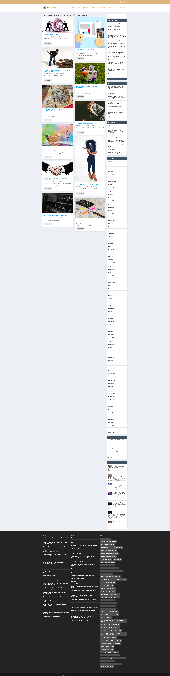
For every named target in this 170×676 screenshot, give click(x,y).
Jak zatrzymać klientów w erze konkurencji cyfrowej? (83, 548)
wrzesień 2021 (111, 272)
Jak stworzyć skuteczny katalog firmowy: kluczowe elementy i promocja (115, 63)
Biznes (109, 7)
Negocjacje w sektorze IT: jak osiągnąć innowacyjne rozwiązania (117, 476)
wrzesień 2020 (111, 311)
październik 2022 (112, 240)
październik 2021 (112, 269)
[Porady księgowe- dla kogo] (90, 208)
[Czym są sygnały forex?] (57, 25)
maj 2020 (110, 324)
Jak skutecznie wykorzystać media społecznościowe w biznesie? (116, 117)
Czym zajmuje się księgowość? (85, 49)
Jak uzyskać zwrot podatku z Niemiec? (55, 148)
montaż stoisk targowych (108, 588)
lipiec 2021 (110, 279)
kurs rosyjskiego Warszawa (108, 582)
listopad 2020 (111, 305)
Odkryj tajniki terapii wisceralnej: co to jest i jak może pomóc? (116, 53)
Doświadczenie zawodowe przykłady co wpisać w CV (116, 92)
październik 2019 (112, 344)
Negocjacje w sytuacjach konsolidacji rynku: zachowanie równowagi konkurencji (116, 513)
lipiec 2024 (110, 194)
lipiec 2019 (110, 347)
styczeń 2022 (111, 259)
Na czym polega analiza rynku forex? (55, 215)
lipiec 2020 (110, 318)
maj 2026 (110, 168)
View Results (117, 455)
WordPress (71, 675)
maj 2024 (110, 197)
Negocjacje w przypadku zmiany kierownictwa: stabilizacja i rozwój (116, 141)
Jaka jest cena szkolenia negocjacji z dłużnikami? (55, 179)
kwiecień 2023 (111, 226)
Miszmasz (115, 7)
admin (47, 36)
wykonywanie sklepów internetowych (111, 663)
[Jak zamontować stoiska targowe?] (90, 111)
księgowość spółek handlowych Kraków (111, 571)
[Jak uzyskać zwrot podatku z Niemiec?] (57, 135)
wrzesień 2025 (111, 184)
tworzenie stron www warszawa (109, 652)
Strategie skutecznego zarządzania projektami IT (83, 578)
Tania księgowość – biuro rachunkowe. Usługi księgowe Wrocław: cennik (84, 591)
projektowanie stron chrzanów (109, 614)
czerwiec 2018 (111, 373)
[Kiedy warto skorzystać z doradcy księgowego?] (57, 96)
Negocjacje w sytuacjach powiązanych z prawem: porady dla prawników (117, 136)
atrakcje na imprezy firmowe (108, 541)
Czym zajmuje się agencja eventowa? (87, 184)
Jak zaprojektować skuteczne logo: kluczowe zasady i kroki (83, 541)
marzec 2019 (111, 357)
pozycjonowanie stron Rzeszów (109, 611)
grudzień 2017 (111, 393)
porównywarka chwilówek (108, 606)
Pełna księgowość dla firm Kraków (110, 597)
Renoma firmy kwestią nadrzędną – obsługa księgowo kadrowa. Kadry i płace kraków (116, 97)
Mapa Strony (86, 7)
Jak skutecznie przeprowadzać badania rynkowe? (82, 575)
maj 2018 (110, 376)
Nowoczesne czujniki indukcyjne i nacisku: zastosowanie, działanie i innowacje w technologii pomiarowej (116, 42)
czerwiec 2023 (111, 220)
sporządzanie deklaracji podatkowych (111, 630)
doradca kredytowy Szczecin (108, 550)
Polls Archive (111, 457)
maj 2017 (110, 412)
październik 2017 (112, 399)
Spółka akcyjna (111, 149)
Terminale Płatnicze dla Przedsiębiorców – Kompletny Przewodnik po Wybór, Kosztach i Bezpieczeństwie (83, 557)
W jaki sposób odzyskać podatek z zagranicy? (86, 87)
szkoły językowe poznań (107, 646)
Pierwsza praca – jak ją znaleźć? (49, 609)
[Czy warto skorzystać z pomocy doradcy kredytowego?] (57, 58)
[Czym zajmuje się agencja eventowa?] (90, 159)
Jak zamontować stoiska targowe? (87, 123)
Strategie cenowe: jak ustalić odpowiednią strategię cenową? (83, 611)
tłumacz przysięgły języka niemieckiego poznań (113, 658)
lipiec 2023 (110, 217)
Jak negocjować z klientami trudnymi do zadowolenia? (55, 596)
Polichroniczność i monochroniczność (51, 616)
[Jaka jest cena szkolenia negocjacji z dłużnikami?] (57, 168)
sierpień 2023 (111, 213)
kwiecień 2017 (111, 416)
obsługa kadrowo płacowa (108, 591)
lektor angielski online (107, 585)
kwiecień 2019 (111, 354)
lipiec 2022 (110, 243)
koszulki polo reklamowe (107, 565)
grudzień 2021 (111, 262)
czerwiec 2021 (111, 282)
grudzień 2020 (111, 302)
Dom (72, 7)
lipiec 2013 (110, 429)
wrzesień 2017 (111, 403)
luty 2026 (110, 171)
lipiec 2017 (110, 409)
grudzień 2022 (111, 236)
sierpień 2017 (111, 406)
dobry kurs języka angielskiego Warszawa (112, 547)
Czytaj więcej (48, 43)
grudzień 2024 (111, 187)
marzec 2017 (111, 419)
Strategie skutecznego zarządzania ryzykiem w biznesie (84, 607)
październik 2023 (112, 207)
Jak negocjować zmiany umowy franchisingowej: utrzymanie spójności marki (53, 563)
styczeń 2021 (111, 298)
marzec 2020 (111, 331)
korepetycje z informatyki (108, 562)
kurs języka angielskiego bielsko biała (111, 576)
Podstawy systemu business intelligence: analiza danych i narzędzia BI (119, 493)
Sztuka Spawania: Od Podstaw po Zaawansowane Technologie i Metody (117, 466)
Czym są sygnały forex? (51, 34)
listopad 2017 (111, 396)
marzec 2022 (111, 253)
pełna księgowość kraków (107, 600)
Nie (111, 445)
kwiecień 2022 (111, 249)
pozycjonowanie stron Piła (108, 608)
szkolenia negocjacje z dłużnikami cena (111, 640)
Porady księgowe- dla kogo (84, 220)
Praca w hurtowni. (75, 604)
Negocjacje (123, 7)
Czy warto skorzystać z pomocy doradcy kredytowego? (57, 70)
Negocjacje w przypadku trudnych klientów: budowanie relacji (55, 538)
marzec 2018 (111, 383)
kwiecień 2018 (111, 380)
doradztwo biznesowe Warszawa (109, 553)
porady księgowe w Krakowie (108, 603)
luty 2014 (110, 422)
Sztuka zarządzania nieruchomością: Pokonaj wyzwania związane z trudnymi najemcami (55, 584)
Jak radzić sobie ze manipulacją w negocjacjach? (53, 546)
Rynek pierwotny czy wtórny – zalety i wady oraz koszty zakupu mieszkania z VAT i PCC (117, 36)
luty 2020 (110, 334)
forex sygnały (117, 559)
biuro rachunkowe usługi (107, 544)
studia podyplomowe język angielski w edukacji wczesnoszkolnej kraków (113, 634)
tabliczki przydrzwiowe (107, 649)
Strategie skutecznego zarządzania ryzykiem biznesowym (116, 102)
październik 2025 (112, 181)
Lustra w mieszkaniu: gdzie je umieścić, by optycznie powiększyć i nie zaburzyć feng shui (116, 31)
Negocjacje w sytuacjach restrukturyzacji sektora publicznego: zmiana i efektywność (53, 550)
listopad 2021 (111, 266)
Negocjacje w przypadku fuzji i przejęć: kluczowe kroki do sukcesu (116, 145)
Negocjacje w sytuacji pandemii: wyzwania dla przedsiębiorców (115, 153)
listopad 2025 (111, 178)
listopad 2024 (111, 191)
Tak (111, 441)
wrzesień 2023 (111, 210)
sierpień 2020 (111, 315)
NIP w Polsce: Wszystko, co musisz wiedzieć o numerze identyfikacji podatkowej (84, 582)
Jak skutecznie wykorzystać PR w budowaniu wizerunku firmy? (84, 600)
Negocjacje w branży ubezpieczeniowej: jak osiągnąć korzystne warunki (54, 555)
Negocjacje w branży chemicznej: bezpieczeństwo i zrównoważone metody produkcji (54, 579)
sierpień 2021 (111, 275)
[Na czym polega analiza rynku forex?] (57, 203)
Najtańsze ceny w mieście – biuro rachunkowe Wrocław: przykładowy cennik (116, 112)
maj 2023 (110, 223)
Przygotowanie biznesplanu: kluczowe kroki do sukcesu (84, 545)
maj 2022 (110, 246)
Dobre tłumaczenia (75, 568)
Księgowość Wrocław (106, 573)
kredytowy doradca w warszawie (109, 568)
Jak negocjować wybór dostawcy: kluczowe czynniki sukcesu (116, 126)
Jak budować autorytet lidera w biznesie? (81, 572)
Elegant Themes (56, 675)
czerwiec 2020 (111, 321)
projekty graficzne (106, 617)
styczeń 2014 (111, 425)
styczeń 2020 (111, 337)
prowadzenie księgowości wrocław (110, 624)
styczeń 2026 (111, 174)
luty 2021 (110, 295)
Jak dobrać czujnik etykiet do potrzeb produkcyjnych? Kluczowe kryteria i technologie (117, 69)
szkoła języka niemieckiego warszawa (110, 643)
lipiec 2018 (110, 370)
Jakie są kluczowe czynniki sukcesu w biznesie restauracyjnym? (81, 596)
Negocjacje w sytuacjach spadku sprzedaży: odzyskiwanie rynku (55, 571)
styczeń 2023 (111, 233)
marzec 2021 (111, 292)
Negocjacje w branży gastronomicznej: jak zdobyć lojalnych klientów (54, 593)
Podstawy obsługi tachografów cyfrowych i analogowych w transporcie (119, 503)
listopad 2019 (111, 341)
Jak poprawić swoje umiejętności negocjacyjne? (119, 484)
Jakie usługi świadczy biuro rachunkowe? (80, 620)
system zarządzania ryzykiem (108, 637)
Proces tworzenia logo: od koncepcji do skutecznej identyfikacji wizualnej (116, 74)
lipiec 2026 (110, 165)
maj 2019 (110, 350)
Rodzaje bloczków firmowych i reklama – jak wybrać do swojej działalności (115, 131)
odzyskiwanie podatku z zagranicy (110, 594)
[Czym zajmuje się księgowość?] (90, 32)
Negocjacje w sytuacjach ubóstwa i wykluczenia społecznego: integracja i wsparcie (53, 567)
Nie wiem (112, 448)
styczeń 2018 (111, 390)
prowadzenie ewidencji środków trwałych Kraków (112, 621)
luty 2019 (110, 360)
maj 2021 (110, 285)
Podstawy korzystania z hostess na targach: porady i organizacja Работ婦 (116, 58)
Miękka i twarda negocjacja (48, 575)
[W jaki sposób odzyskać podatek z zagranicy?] (90, 73)
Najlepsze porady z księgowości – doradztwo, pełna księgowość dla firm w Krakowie (117, 87)
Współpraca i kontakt (99, 7)
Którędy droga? (116, 521)
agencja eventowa (106, 538)
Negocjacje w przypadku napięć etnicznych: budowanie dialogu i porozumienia (55, 543)
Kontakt (78, 7)
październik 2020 (112, 308)
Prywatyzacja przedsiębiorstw (49, 559)
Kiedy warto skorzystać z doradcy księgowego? (54, 110)
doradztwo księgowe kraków (108, 556)
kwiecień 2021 (111, 288)
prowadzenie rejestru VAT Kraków (110, 627)
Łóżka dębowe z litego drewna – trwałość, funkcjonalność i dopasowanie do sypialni (115, 25)
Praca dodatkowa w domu (77, 537)
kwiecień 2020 (111, 328)
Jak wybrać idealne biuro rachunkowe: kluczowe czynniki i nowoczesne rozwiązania (84, 565)
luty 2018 (110, 386)
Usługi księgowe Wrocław (107, 661)
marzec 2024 (111, 200)
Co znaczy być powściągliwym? (56, 1)
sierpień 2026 (111, 161)
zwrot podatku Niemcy (107, 666)
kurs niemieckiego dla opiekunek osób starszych (113, 579)
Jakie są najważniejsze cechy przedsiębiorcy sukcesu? (114, 107)
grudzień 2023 (111, 204)
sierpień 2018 (111, 367)
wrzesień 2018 (111, 363)
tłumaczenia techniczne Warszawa (110, 655)
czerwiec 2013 (111, 432)
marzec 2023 (111, 230)
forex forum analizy (106, 559)
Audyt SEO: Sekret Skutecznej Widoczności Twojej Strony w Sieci (84, 587)
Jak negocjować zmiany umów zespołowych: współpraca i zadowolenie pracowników (55, 605)
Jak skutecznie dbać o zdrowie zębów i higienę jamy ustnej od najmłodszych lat (117, 48)
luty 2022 (110, 256)
